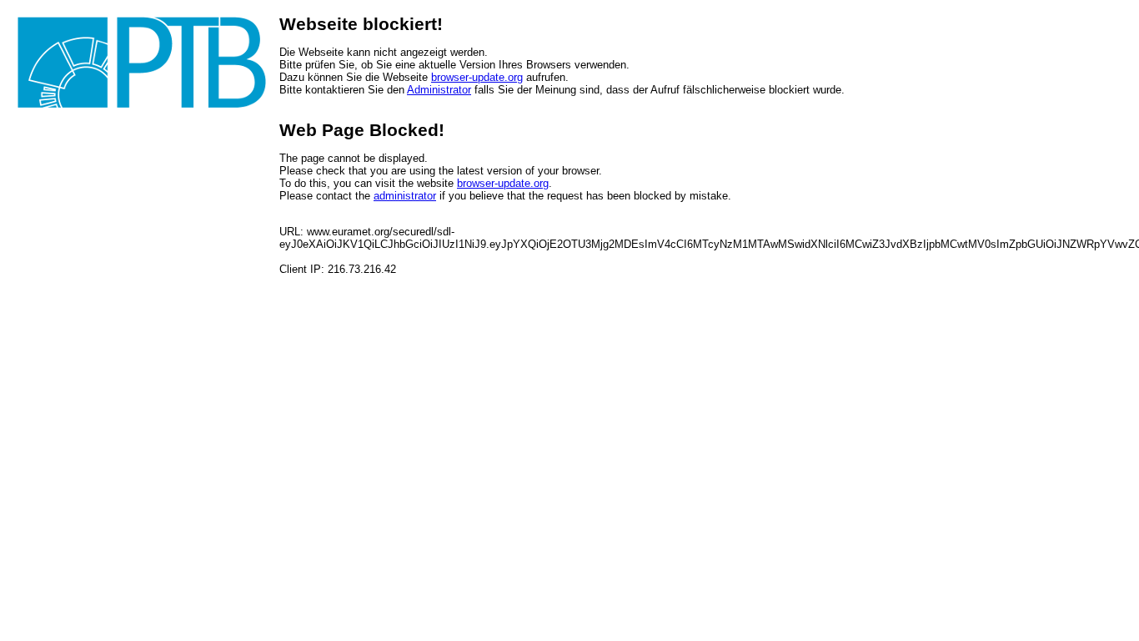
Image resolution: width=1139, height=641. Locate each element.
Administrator (439, 89)
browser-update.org (477, 77)
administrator (405, 195)
